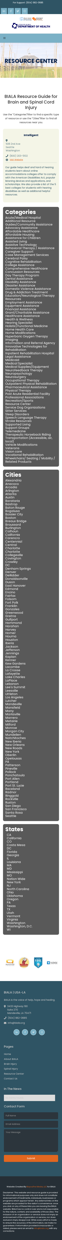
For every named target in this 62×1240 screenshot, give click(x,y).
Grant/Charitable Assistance (27, 312)
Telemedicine (15, 431)
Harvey (10, 629)
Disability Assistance (20, 282)
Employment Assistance (23, 302)
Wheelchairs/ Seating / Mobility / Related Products (30, 460)
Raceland (12, 789)
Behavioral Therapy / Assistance (29, 248)
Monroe (11, 728)
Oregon (12, 899)
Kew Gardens (15, 663)
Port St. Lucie (14, 785)
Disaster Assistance (20, 285)
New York (12, 751)
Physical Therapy (18, 390)
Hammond (13, 623)
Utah (10, 913)
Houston (11, 640)
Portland (11, 782)
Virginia (12, 919)
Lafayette (12, 674)
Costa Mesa (16, 845)
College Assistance (19, 265)
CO (9, 841)
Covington (13, 558)
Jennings (12, 653)
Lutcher (11, 701)
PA (7, 762)
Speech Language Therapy (25, 417)
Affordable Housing (19, 234)
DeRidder (12, 575)
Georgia (13, 855)
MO (9, 875)
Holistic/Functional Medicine (26, 326)
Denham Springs (18, 568)
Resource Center (18, 404)
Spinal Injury (11, 1068)
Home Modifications (20, 333)
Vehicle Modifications (21, 445)
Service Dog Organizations (25, 407)
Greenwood (14, 613)
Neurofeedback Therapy (24, 370)
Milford (10, 724)
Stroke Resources (18, 421)
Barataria (12, 501)
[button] (4, 38)
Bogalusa (12, 511)
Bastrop (11, 504)
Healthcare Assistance (22, 316)
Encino (10, 592)
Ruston (10, 802)
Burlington (13, 528)
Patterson (12, 765)
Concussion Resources (22, 272)
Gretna (10, 616)
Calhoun (11, 531)
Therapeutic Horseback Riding (28, 434)
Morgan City (14, 731)
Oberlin (10, 755)
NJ (9, 885)
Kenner (10, 660)
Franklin (11, 606)
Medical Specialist (19, 363)
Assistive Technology (21, 245)
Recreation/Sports (19, 401)
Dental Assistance (19, 279)
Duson (10, 582)
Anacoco (12, 484)
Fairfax (10, 596)
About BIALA (11, 1059)
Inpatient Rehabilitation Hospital (29, 353)
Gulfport (11, 619)
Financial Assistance (20, 309)
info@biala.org (41, 1228)
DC (7, 565)
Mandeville (13, 704)
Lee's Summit (15, 687)
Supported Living (18, 424)
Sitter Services (16, 411)
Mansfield (12, 707)
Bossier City (14, 514)
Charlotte (12, 548)
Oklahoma (15, 896)
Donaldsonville (16, 579)
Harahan (12, 626)
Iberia (9, 643)
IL (8, 858)
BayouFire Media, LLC (37, 1186)
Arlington (12, 491)
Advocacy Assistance (21, 228)
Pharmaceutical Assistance (26, 387)
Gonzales (12, 609)
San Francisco (16, 809)
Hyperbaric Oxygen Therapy (26, 336)
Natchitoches (15, 738)
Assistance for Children (22, 238)
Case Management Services (27, 255)
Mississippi (15, 872)
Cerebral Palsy (16, 258)
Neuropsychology (18, 373)
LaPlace (11, 680)
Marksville (12, 714)
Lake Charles (15, 677)
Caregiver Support (19, 251)
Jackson (11, 646)
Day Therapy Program (22, 275)
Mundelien (13, 735)
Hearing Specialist (19, 323)
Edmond (11, 589)
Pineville (11, 768)
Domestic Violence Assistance (28, 289)
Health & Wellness (19, 319)
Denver (10, 572)
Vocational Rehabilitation (24, 455)
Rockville (11, 799)
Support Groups (17, 428)
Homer (10, 633)
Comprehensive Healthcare (26, 268)
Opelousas (13, 758)
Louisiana (14, 862)
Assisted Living (16, 241)
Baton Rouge (15, 508)
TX (8, 909)
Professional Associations (24, 397)
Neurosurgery (15, 377)
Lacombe (12, 667)
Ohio (10, 892)
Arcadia (11, 487)
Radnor (10, 792)
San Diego (13, 806)
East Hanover (15, 585)
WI (9, 929)
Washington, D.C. (20, 926)
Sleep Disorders (17, 414)
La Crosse (12, 670)
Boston (10, 518)
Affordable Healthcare (22, 231)
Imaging (11, 340)
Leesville (11, 690)
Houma (10, 636)
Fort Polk (11, 602)
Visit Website (16, 159)
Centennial (13, 541)
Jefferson (12, 650)
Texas (11, 906)
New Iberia (13, 741)
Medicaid (12, 360)
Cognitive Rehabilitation (23, 262)
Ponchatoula (15, 775)
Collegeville (14, 555)
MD (9, 868)
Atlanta (11, 494)
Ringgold (12, 796)
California (12, 535)
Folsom (10, 599)
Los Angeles (14, 697)
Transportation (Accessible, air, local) (28, 439)
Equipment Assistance (22, 306)
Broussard (13, 524)
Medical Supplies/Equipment (27, 367)
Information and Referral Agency (30, 343)
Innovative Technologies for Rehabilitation (26, 348)
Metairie (11, 721)
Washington (16, 923)
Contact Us (10, 1078)
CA (9, 835)
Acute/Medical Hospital (23, 218)
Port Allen (12, 779)
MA (9, 865)
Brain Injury (10, 1064)
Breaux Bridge (15, 521)
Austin (9, 497)
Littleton (11, 694)
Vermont (13, 916)
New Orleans (15, 745)
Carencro (12, 538)
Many (9, 711)
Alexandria (13, 480)
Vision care (13, 451)
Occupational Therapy (22, 380)
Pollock (10, 772)
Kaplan (10, 657)
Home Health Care (19, 329)
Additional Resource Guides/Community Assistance (29, 222)
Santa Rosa (14, 812)
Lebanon (12, 684)
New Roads (13, 748)
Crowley (11, 562)
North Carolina (18, 889)
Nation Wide (16, 879)
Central (11, 545)
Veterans (12, 448)
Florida (12, 852)
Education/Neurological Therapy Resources (30, 297)
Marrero (11, 718)
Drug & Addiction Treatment (26, 292)
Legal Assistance (18, 356)
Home (7, 1054)
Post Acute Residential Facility (27, 394)
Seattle (10, 816)
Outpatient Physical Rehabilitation (31, 384)
